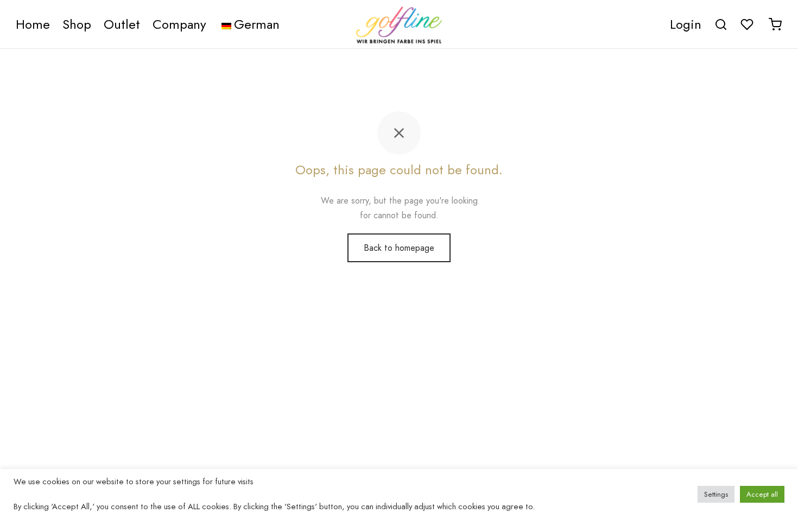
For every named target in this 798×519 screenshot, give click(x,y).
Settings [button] (716, 494)
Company (179, 24)
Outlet (122, 24)
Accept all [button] (762, 494)
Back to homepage (399, 248)
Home (33, 24)
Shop (76, 24)
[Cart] (775, 24)
